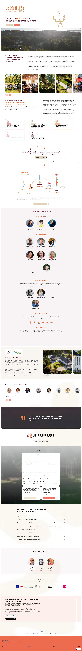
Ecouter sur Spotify (10, 615)
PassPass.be (34, 633)
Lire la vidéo (17, 48)
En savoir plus (9, 25)
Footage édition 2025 (10, 48)
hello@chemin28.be (49, 473)
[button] (41, 516)
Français (79, 649)
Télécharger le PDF (10, 618)
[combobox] (78, 649)
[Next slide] (9, 95)
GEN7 (41, 283)
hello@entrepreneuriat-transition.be (11, 642)
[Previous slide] (6, 95)
